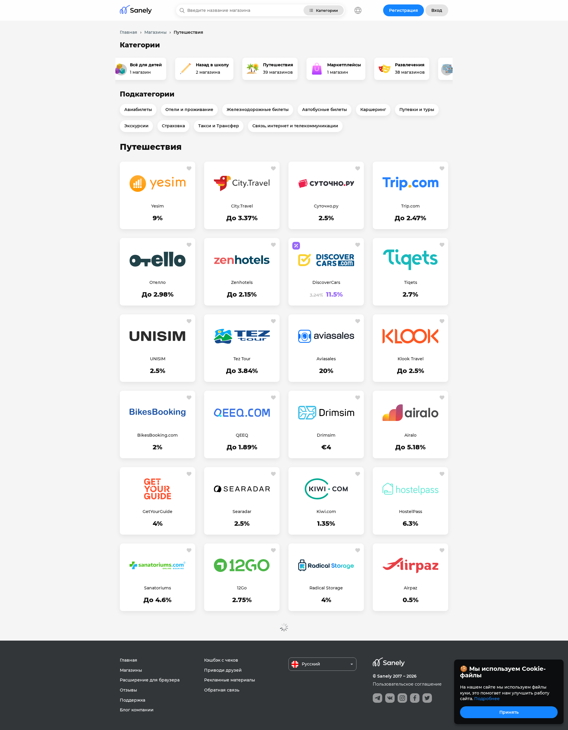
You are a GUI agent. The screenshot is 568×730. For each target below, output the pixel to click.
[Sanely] (136, 10)
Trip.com (410, 206)
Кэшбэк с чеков (221, 660)
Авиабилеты (138, 109)
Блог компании (137, 710)
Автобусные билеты (324, 109)
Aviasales (326, 358)
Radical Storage (326, 588)
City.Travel (242, 206)
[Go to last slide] (121, 69)
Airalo (410, 435)
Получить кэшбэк (157, 218)
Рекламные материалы (229, 680)
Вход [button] (436, 10)
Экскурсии (136, 125)
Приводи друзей (223, 670)
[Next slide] (447, 69)
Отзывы (128, 690)
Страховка (173, 125)
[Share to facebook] (414, 698)
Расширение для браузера (150, 680)
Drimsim (326, 435)
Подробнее (487, 698)
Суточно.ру (326, 206)
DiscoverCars (326, 282)
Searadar (242, 511)
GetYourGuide (157, 511)
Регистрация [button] (403, 10)
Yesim (157, 206)
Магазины (131, 670)
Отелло (157, 282)
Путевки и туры (416, 109)
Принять (509, 712)
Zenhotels (242, 282)
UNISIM (157, 358)
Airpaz (410, 588)
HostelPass (410, 511)
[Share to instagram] (402, 698)
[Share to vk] (390, 698)
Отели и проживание (189, 109)
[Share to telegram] (377, 698)
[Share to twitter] (427, 698)
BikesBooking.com (157, 435)
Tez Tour (242, 358)
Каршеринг (373, 109)
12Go (242, 588)
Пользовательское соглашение (407, 684)
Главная (128, 660)
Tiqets (410, 282)
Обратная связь (221, 690)
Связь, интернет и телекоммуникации (295, 125)
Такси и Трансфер (218, 125)
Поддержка (132, 700)
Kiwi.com (326, 511)
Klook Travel (411, 358)
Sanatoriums (157, 588)
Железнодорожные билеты (258, 109)
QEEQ (242, 435)
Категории (327, 10)
